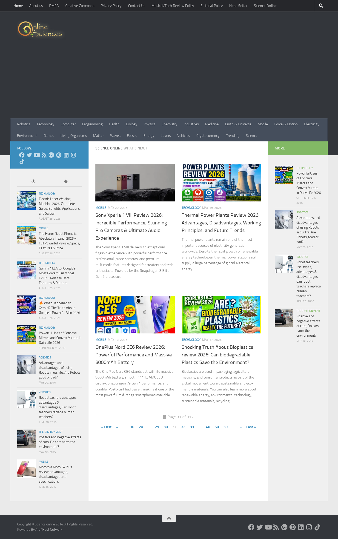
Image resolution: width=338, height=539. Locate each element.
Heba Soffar (238, 5)
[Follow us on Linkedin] (66, 155)
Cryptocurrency (208, 135)
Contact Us (136, 5)
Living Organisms (73, 135)
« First (106, 427)
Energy (148, 135)
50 (217, 427)
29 (157, 427)
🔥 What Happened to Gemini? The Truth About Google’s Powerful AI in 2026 (59, 308)
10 (132, 427)
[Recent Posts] (33, 182)
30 (166, 427)
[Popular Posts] (65, 182)
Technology (45, 124)
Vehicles (183, 135)
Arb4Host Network (48, 530)
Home (18, 5)
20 (141, 427)
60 (225, 427)
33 (192, 427)
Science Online (265, 5)
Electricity (311, 124)
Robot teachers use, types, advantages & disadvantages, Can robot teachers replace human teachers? (58, 407)
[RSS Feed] (44, 155)
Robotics (23, 124)
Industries (191, 124)
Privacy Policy (111, 5)
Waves (115, 135)
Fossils (132, 135)
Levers (166, 135)
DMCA (54, 5)
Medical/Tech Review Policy (173, 5)
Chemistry (169, 124)
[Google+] (51, 155)
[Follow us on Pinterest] (58, 155)
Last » (251, 427)
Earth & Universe (238, 124)
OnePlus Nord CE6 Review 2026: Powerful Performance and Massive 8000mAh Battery (133, 354)
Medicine (212, 124)
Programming (92, 124)
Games (48, 135)
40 (208, 427)
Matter (98, 135)
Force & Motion (286, 124)
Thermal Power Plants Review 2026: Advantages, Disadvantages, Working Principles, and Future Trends (221, 222)
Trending (232, 135)
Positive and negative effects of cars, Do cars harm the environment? (60, 442)
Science (252, 135)
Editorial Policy (212, 5)
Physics (149, 124)
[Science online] (22, 155)
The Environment (51, 431)
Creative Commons (79, 5)
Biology (131, 124)
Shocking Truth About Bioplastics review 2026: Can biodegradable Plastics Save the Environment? (217, 354)
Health (114, 124)
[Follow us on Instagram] (73, 155)
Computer (68, 124)
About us (36, 5)
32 (183, 427)
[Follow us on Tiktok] (22, 161)
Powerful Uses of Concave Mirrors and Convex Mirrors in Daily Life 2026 (60, 338)
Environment (27, 135)
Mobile (263, 124)
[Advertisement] (169, 84)
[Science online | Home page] (41, 30)
